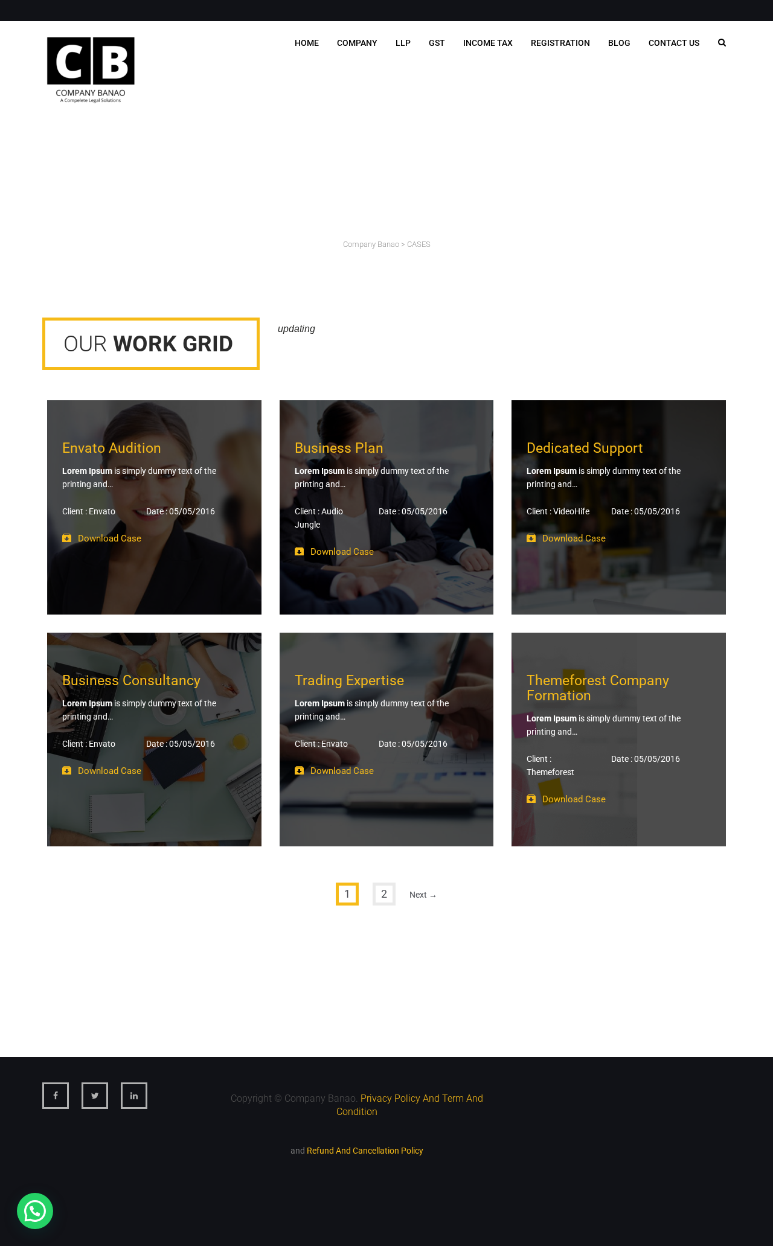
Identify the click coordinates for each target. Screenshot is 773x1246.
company (357, 43)
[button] (35, 1211)
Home (307, 43)
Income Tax (488, 43)
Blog (619, 43)
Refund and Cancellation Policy (365, 1150)
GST (437, 43)
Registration (560, 43)
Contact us (674, 43)
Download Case (109, 538)
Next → (423, 894)
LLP (403, 43)
